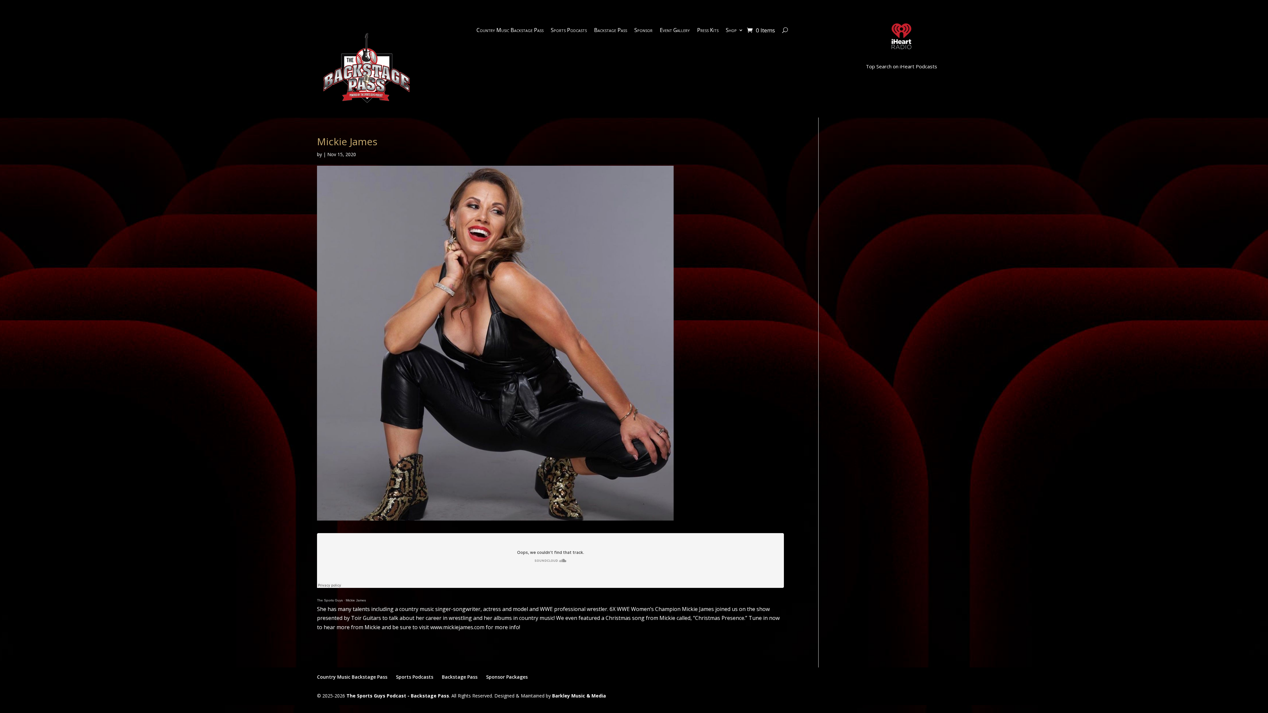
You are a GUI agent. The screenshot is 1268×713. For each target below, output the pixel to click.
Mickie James (356, 600)
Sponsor (643, 31)
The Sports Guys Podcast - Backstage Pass (397, 696)
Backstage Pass (610, 31)
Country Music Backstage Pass (510, 31)
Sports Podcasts (569, 31)
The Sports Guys (330, 600)
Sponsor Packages (507, 677)
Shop (731, 31)
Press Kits (708, 31)
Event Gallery (675, 31)
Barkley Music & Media (579, 696)
